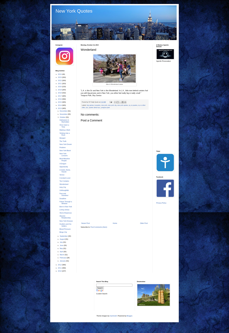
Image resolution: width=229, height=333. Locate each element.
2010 (60, 271)
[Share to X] (120, 102)
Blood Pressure (65, 229)
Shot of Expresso (66, 213)
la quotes (97, 105)
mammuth (113, 316)
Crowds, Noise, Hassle (65, 171)
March (62, 255)
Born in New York (66, 207)
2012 (60, 265)
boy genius (90, 105)
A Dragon (63, 164)
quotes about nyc (94, 107)
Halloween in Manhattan (64, 121)
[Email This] (115, 102)
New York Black (65, 151)
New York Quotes (74, 11)
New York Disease (66, 221)
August (62, 239)
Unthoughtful (64, 190)
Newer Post (85, 223)
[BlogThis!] (117, 102)
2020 (60, 87)
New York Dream (66, 144)
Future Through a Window (66, 202)
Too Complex (64, 181)
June (62, 245)
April (61, 252)
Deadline (63, 199)
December (64, 111)
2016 (60, 99)
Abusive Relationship (65, 217)
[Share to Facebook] (122, 102)
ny (129, 105)
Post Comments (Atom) (99, 227)
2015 (60, 102)
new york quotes (122, 105)
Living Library (64, 210)
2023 (60, 77)
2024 (60, 74)
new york (104, 105)
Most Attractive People (65, 159)
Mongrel (62, 138)
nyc (87, 107)
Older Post (144, 223)
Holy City (63, 187)
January (63, 261)
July (61, 242)
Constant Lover (65, 178)
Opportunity (64, 167)
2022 (60, 80)
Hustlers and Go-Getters (66, 225)
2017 (60, 96)
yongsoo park (105, 107)
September (64, 236)
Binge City (63, 232)
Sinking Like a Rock (65, 134)
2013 (60, 108)
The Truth (63, 141)
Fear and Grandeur (64, 194)
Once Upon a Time (64, 126)
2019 (60, 90)
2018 (60, 93)
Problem (63, 147)
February (63, 258)
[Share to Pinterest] (125, 102)
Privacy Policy (161, 203)
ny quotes (134, 105)
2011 (60, 268)
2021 (60, 84)
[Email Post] (111, 102)
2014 (60, 105)
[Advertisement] (114, 200)
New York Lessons (64, 154)
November (64, 114)
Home (115, 223)
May (61, 248)
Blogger (129, 316)
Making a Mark (65, 130)
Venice (62, 175)
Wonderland (64, 184)
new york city (112, 105)
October (63, 117)
